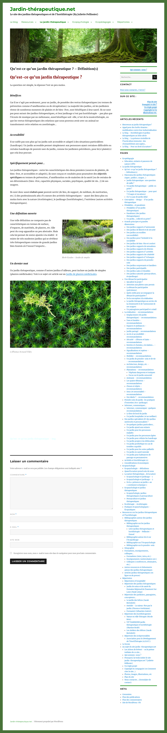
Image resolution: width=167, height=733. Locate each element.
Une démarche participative (135, 279)
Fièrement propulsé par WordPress (48, 721)
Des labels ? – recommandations (140, 397)
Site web (14, 540)
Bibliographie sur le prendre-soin (140, 545)
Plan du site (152, 102)
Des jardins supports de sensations (141, 246)
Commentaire (18, 475)
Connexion (127, 694)
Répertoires (123, 22)
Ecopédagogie (103, 22)
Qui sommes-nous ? (138, 70)
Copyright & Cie (150, 110)
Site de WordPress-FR (131, 703)
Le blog (14, 22)
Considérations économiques (136, 463)
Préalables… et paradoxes (134, 205)
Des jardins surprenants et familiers (141, 265)
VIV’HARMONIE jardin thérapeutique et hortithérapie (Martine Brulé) (139, 625)
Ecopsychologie (80, 22)
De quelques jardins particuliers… (140, 425)
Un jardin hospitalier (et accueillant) (142, 416)
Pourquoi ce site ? (149, 104)
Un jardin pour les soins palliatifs (140, 449)
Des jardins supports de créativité (140, 254)
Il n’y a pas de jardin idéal (137, 197)
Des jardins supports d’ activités (140, 252)
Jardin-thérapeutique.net (42, 9)
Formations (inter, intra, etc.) (139, 556)
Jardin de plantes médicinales (81, 274)
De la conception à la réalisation (140, 298)
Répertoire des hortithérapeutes (137, 614)
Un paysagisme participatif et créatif (141, 309)
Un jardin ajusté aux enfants (138, 427)
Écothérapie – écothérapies (135, 504)
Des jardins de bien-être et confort (141, 243)
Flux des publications (131, 697)
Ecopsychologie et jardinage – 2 (140, 479)
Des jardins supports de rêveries (140, 249)
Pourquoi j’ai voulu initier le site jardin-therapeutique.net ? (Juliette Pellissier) (138, 660)
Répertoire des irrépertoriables (137, 636)
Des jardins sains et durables (138, 271)
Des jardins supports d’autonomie (141, 227)
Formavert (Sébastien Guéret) (139, 611)
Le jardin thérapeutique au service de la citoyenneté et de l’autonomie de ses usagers (142, 304)
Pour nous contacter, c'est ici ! (132, 90)
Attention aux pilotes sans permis (140, 285)
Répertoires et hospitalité (134, 581)
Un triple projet (150, 107)
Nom (13, 514)
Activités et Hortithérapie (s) (136, 460)
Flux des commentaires (132, 700)
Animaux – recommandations (139, 378)
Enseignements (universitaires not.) (142, 559)
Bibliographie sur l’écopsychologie (141, 542)
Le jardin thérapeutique (53, 22)
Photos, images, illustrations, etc (138, 674)
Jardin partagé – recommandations (141, 331)
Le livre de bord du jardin (137, 414)
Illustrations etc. (150, 113)
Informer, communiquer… (135, 405)
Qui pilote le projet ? (135, 282)
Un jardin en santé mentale (138, 452)
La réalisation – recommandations (138, 312)
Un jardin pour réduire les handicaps (142, 438)
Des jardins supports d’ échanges (140, 257)
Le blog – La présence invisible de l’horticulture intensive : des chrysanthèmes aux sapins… (136, 141)
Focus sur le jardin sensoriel (140, 375)
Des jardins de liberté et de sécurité (141, 230)
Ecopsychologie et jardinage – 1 (140, 477)
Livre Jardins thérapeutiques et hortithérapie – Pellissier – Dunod (141, 531)
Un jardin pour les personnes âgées (141, 435)
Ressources (27, 22)
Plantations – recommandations (140, 370)
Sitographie (129, 548)
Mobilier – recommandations (139, 356)
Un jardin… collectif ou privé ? (139, 219)
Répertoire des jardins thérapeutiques (140, 584)
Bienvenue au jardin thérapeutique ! (137, 125)
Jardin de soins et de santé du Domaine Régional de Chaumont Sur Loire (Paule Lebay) (142, 589)
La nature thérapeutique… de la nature (140, 474)
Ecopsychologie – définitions (136, 468)
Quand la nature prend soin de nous (139, 471)
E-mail (14, 527)
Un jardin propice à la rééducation (140, 441)
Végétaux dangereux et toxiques (142, 372)
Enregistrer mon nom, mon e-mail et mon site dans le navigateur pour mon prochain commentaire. (55, 553)
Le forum (126, 644)
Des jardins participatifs (136, 268)
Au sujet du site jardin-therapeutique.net (139, 647)
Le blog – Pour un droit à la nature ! (137, 147)
